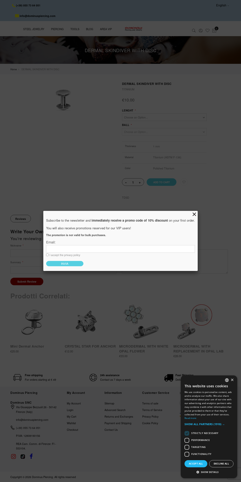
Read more (191, 418)
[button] (209, 424)
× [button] (232, 380)
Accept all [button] (196, 463)
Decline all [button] (221, 463)
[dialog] (209, 426)
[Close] (194, 214)
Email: (51, 241)
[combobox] (227, 380)
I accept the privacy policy (65, 255)
